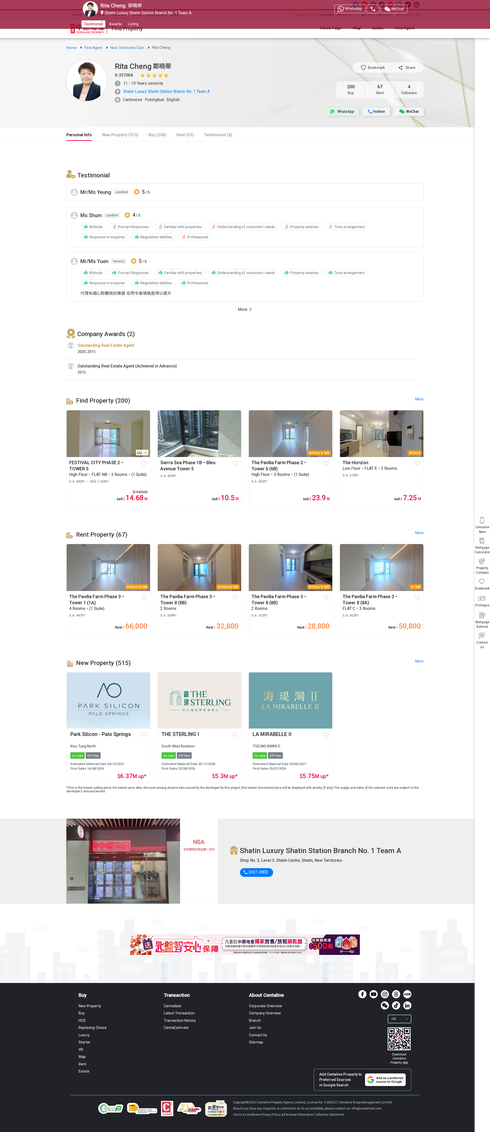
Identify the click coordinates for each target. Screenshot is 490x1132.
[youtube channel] (374, 994)
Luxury (84, 1035)
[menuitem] (482, 640)
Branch (255, 1020)
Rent (83, 1064)
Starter (84, 1042)
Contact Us (258, 1035)
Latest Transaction (179, 1013)
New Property (90, 1006)
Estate (84, 1071)
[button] (373, 68)
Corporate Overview (265, 1006)
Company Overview (265, 1013)
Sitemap (256, 1042)
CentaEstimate (176, 1028)
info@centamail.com (367, 1108)
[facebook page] (362, 994)
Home (72, 47)
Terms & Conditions (247, 1114)
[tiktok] (396, 1005)
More (419, 661)
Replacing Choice (93, 1028)
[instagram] (385, 994)
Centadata (172, 1006)
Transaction (177, 995)
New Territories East (127, 47)
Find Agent (93, 47)
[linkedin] (407, 1005)
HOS (82, 1020)
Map (82, 1057)
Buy (83, 995)
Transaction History (180, 1020)
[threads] (396, 994)
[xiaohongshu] (407, 994)
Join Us (255, 1028)
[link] (72, 47)
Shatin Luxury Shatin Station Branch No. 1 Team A (166, 91)
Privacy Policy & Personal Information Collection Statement (302, 1114)
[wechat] (385, 1005)
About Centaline (266, 995)
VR (81, 1050)
